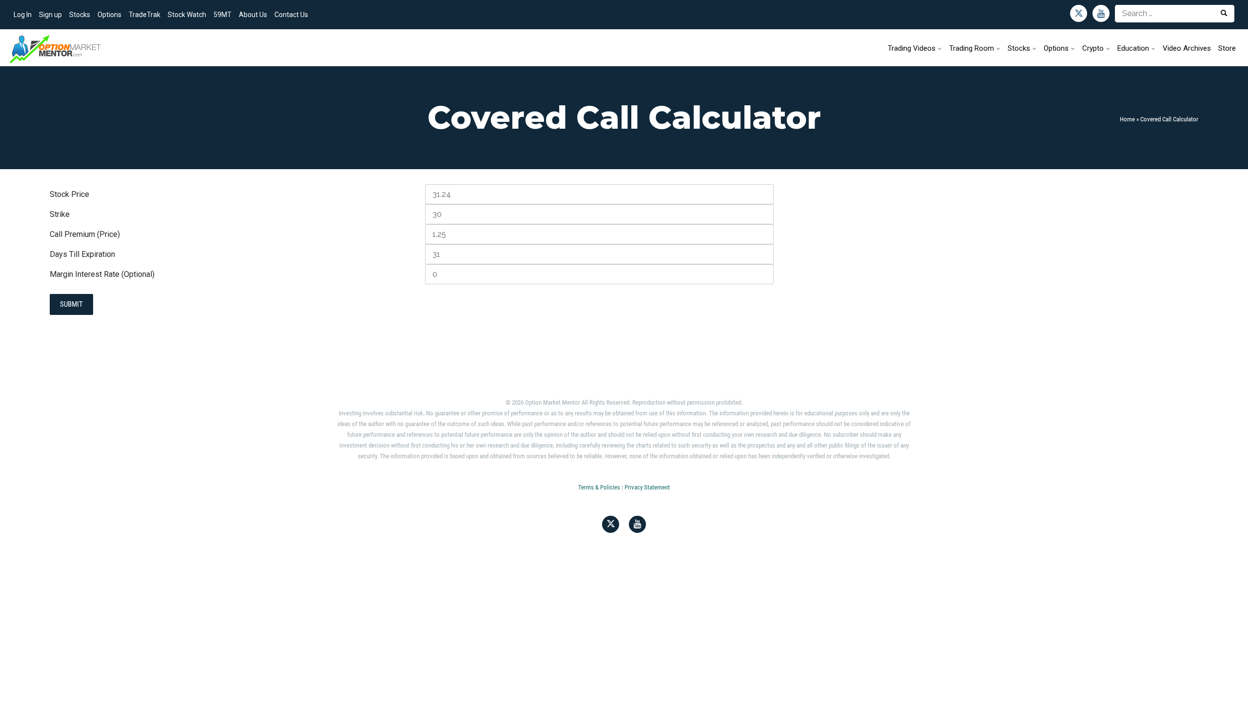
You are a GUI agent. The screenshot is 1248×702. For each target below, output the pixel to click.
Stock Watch (187, 15)
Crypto (1093, 48)
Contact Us (291, 15)
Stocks (79, 15)
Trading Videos (912, 48)
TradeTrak (144, 15)
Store (1227, 48)
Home (1127, 119)
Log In (23, 15)
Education (1133, 48)
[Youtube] (1101, 13)
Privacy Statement (647, 487)
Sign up (50, 15)
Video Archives (1187, 48)
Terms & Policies (599, 487)
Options (109, 15)
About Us (253, 15)
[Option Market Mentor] (55, 48)
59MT (223, 15)
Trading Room (971, 48)
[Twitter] (1078, 13)
